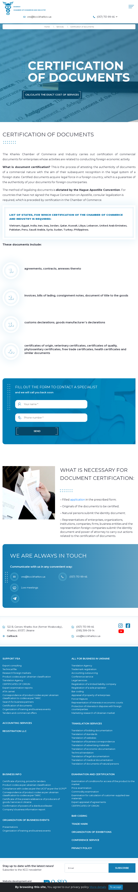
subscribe (122, 867)
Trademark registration (84, 669)
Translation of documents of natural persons (95, 763)
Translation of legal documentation (90, 756)
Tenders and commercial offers (20, 713)
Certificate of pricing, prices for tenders (24, 781)
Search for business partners (18, 701)
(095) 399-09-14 (85, 630)
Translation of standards (84, 734)
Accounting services (17, 723)
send (37, 431)
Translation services (87, 723)
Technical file (10, 669)
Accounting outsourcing (85, 673)
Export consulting (12, 665)
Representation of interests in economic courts (97, 702)
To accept (115, 887)
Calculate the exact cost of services (52, 94)
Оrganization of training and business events (26, 709)
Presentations (10, 827)
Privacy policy (82, 848)
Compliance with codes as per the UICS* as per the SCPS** (34, 788)
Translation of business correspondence (93, 741)
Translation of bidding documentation (92, 730)
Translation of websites (84, 737)
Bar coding (78, 691)
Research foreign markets (17, 673)
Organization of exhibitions (91, 831)
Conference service (82, 676)
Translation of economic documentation (93, 749)
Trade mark (80, 823)
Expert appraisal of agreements (89, 802)
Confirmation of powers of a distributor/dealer (27, 805)
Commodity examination (85, 791)
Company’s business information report (24, 809)
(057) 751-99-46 (78, 576)
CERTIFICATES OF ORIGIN (16, 684)
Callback (12, 636)
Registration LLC (14, 731)
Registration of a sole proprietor (89, 687)
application (77, 499)
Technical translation (83, 752)
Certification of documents (17, 705)
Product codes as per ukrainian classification (27, 676)
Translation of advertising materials (90, 745)
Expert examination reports (17, 687)
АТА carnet (9, 691)
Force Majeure (80, 698)
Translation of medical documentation (92, 760)
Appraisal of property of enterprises (91, 695)
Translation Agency (13, 680)
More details (98, 887)
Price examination (81, 788)
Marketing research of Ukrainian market (93, 713)
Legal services (79, 680)
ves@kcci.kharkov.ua (39, 16)
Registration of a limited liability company (94, 684)
